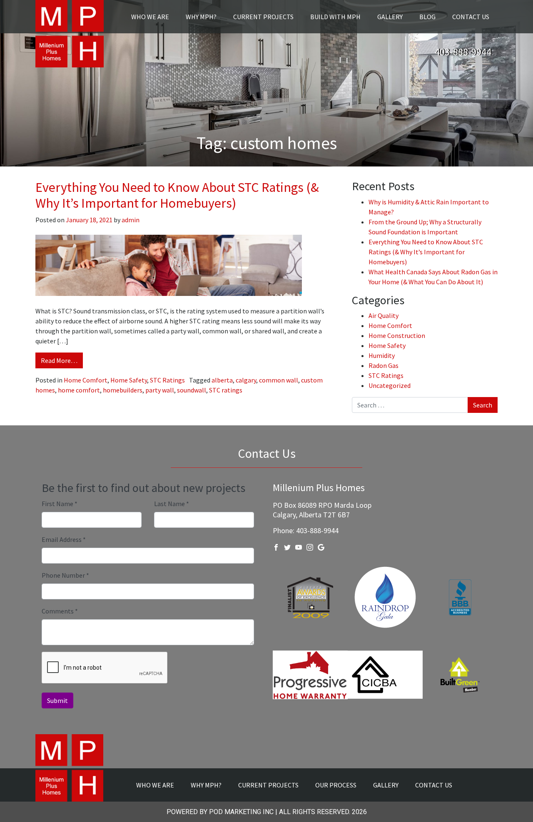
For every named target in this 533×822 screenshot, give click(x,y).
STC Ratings (167, 380)
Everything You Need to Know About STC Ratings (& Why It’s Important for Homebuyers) (177, 195)
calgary (246, 380)
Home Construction (397, 335)
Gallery (390, 16)
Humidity (382, 355)
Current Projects (263, 16)
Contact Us (470, 16)
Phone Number (65, 575)
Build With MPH (335, 16)
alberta (222, 380)
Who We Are (150, 16)
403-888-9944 (463, 51)
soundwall (191, 390)
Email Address (64, 539)
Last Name (171, 503)
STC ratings (225, 390)
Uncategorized (390, 385)
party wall (159, 390)
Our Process (335, 785)
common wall (278, 380)
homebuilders (122, 390)
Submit (57, 700)
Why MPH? (201, 16)
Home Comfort (85, 380)
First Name (59, 503)
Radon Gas (384, 365)
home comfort (79, 390)
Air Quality (384, 315)
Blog (427, 16)
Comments (60, 611)
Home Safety (128, 380)
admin (129, 220)
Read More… (59, 360)
